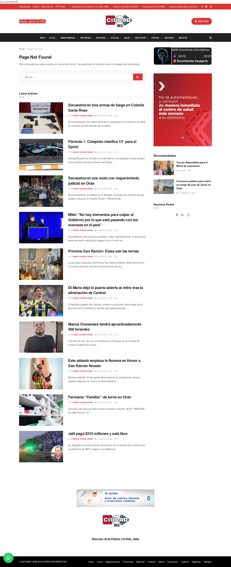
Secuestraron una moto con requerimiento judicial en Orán (103, 180)
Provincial (85, 38)
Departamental (68, 38)
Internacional (47, 6)
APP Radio (60, 6)
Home (22, 48)
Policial (115, 38)
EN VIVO (203, 21)
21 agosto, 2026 (104, 188)
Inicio (42, 38)
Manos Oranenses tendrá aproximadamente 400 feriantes (104, 326)
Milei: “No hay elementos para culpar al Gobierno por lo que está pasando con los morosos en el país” (103, 220)
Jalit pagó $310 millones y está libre (98, 433)
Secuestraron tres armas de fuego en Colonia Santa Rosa (106, 107)
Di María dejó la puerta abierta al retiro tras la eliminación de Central (105, 290)
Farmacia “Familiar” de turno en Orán (99, 397)
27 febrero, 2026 (186, 192)
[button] (8, 558)
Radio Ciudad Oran (83, 115)
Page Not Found (34, 48)
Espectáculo (24, 6)
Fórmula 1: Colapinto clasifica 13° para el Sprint (102, 144)
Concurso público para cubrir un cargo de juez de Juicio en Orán (193, 184)
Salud (127, 38)
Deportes (169, 38)
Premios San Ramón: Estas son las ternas (103, 251)
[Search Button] (138, 77)
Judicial (155, 38)
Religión (183, 38)
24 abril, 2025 (184, 170)
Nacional (101, 38)
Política (35, 6)
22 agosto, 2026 (104, 115)
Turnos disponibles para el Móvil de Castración (192, 164)
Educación (140, 38)
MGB (28, 561)
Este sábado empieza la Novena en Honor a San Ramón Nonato (104, 363)
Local (52, 38)
